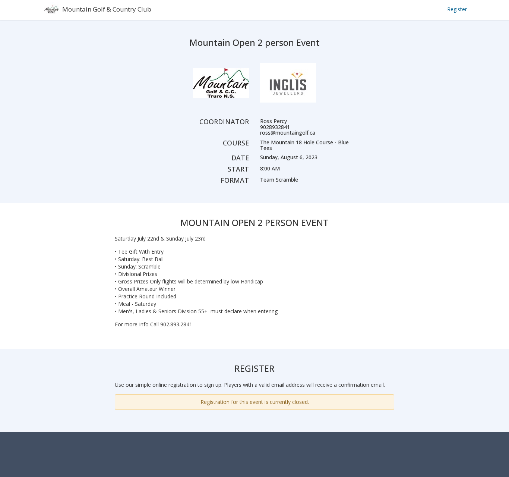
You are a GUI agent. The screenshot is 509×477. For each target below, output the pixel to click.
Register (457, 9)
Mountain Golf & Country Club (106, 9)
